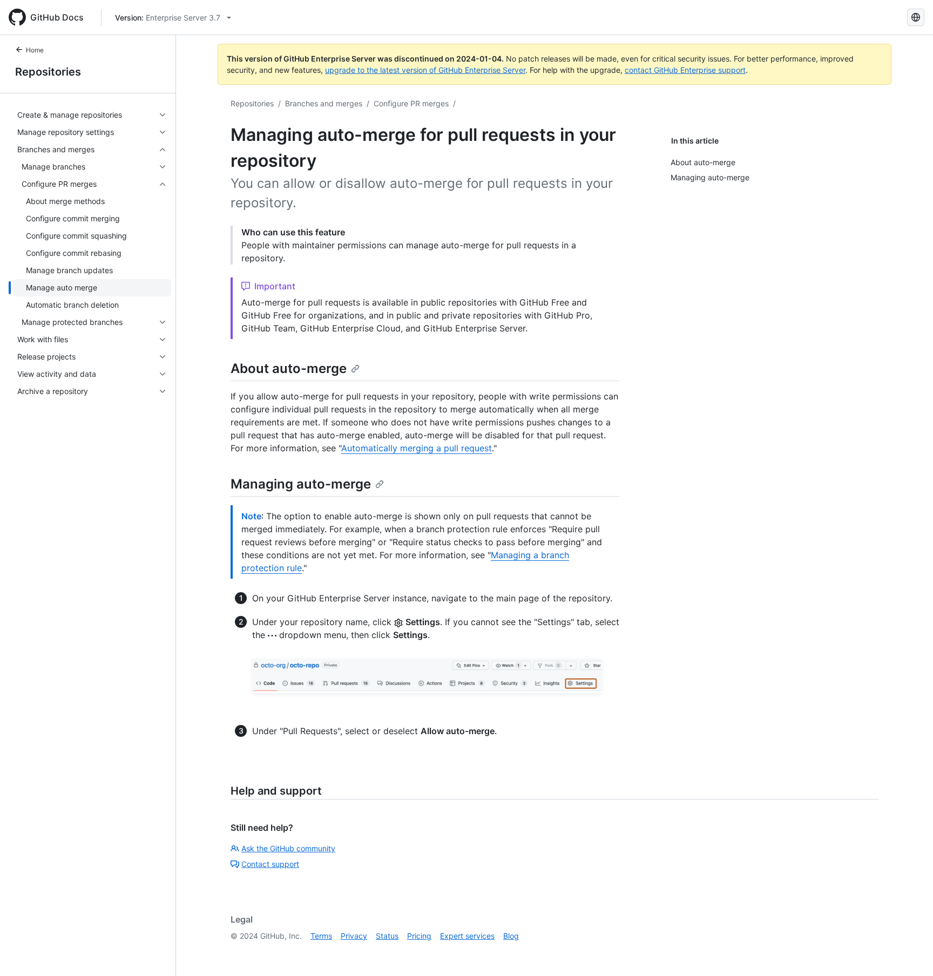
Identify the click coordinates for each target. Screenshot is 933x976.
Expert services (467, 935)
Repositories (48, 71)
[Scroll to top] (909, 952)
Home (35, 50)
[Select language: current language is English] (915, 17)
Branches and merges (323, 103)
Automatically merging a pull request (416, 448)
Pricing (419, 935)
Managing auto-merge (301, 484)
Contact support (270, 864)
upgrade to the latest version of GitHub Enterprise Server (425, 69)
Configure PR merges (411, 103)
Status (387, 935)
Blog (511, 935)
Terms (321, 935)
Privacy (354, 935)
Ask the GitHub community (288, 848)
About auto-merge (289, 368)
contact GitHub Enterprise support (685, 69)
